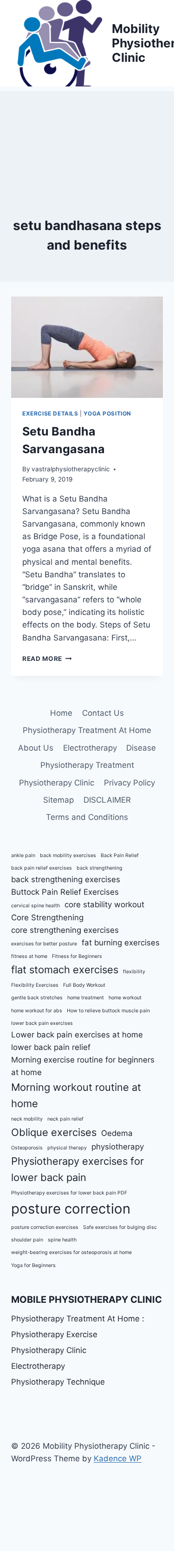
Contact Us (103, 713)
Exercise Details (50, 413)
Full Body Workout (84, 985)
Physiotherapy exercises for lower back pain (77, 1169)
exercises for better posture (44, 944)
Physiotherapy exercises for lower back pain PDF (69, 1193)
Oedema (117, 1133)
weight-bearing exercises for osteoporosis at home (71, 1252)
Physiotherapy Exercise (54, 1334)
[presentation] (87, 347)
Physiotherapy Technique (58, 1381)
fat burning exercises (121, 942)
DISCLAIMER (107, 800)
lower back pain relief (50, 1047)
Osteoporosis (27, 1148)
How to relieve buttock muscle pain (108, 1011)
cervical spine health (35, 906)
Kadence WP (118, 1458)
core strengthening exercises (65, 930)
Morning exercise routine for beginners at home (83, 1066)
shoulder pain (27, 1240)
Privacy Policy (129, 782)
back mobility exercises (68, 855)
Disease (141, 747)
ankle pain (23, 855)
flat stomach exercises (64, 970)
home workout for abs (36, 1011)
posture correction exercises (44, 1227)
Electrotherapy (90, 747)
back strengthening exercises (65, 879)
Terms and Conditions (87, 817)
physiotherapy (117, 1146)
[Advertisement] (87, 137)
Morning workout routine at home (76, 1095)
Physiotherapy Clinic (56, 782)
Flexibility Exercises (34, 985)
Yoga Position (107, 413)
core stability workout (104, 904)
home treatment (85, 998)
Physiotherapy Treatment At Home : (77, 1318)
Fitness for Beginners (77, 956)
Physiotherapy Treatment (87, 765)
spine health (62, 1240)
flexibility (134, 972)
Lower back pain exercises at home (77, 1034)
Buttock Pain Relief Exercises (65, 892)
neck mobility (27, 1119)
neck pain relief (65, 1119)
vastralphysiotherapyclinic (71, 469)
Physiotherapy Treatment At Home (87, 730)
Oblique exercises (54, 1132)
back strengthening (99, 868)
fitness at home (29, 956)
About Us (35, 747)
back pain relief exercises (41, 868)
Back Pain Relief (120, 855)
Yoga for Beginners (33, 1265)
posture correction (70, 1209)
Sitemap (58, 800)
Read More (47, 658)
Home (61, 713)
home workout (125, 998)
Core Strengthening (47, 917)
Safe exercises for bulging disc (120, 1227)
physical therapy (67, 1148)
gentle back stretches (37, 998)
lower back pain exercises (42, 1023)
